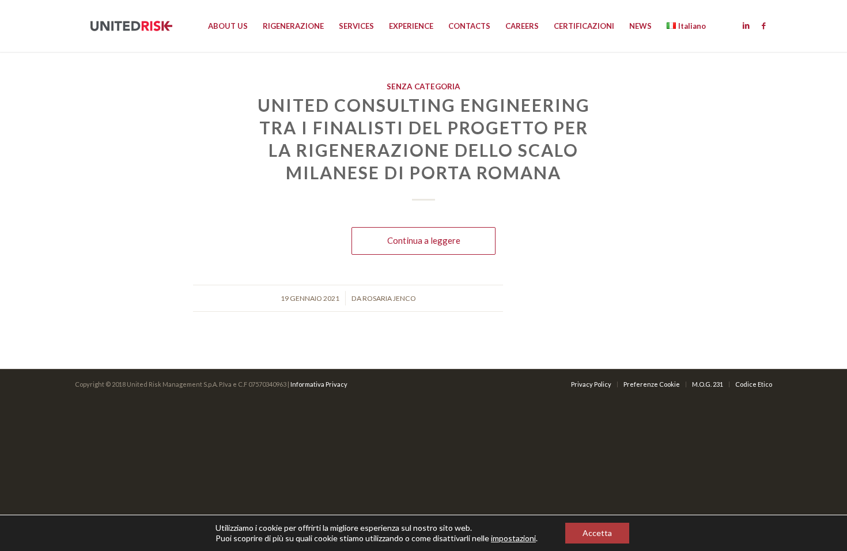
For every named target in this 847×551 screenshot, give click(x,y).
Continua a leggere (423, 240)
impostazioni (513, 538)
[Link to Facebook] (763, 25)
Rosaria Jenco (389, 298)
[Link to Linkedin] (746, 25)
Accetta (597, 533)
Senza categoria (423, 86)
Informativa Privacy (318, 384)
